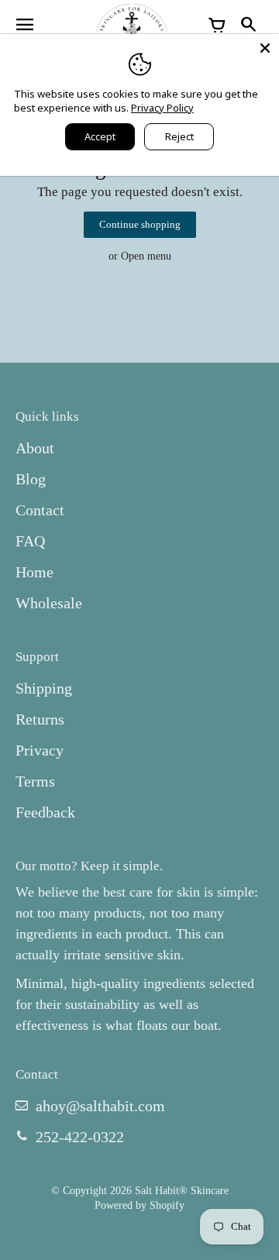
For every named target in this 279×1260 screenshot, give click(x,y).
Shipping (44, 688)
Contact (40, 509)
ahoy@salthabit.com (100, 1105)
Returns (40, 719)
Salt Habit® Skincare (182, 1190)
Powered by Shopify (139, 1205)
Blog (31, 478)
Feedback (45, 812)
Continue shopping (140, 224)
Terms (35, 781)
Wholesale (49, 602)
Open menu (146, 256)
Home (34, 571)
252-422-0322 (80, 1136)
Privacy (40, 750)
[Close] (265, 48)
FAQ (30, 540)
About (35, 447)
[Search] (248, 26)
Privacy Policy (162, 108)
